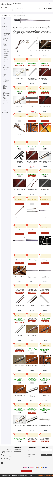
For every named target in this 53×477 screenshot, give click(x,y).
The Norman (44, 365)
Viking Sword (32, 246)
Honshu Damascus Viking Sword (19, 189)
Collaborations (17, 453)
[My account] (46, 8)
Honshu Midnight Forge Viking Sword (44, 107)
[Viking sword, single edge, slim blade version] (45, 210)
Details (19, 93)
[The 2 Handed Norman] (19, 359)
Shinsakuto (4, 89)
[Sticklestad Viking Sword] (32, 183)
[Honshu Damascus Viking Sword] (19, 183)
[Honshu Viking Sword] (45, 183)
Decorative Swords (5, 67)
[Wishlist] (44, 8)
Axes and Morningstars (6, 33)
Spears (4, 92)
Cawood (32, 305)
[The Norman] (45, 359)
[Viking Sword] (32, 240)
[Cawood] (32, 299)
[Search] (39, 9)
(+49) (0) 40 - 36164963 (17, 3)
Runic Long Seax (19, 106)
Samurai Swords (5, 81)
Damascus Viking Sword (19, 305)
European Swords (6, 51)
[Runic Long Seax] (19, 100)
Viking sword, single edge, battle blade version (32, 277)
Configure (43, 475)
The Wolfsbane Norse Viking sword (32, 134)
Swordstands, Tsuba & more (6, 94)
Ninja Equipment (5, 79)
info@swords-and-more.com (6, 4)
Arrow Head (5, 71)
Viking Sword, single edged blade (19, 217)
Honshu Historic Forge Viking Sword (32, 51)
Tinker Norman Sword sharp (45, 246)
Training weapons (5, 69)
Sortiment (4, 27)
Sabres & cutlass (6, 59)
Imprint (29, 456)
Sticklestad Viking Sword (32, 189)
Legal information (32, 447)
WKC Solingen (5, 98)
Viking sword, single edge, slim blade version (44, 217)
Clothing (4, 75)
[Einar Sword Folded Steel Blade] (32, 359)
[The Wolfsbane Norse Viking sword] (32, 127)
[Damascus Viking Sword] (19, 299)
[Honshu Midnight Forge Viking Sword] (45, 100)
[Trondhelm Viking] (32, 210)
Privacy (29, 450)
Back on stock (5, 112)
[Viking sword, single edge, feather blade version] (45, 270)
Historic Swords (6, 55)
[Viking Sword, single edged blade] (19, 210)
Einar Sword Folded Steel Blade (32, 365)
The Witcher (5, 30)
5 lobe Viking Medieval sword (19, 395)
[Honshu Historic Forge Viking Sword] (32, 44)
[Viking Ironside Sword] (19, 270)
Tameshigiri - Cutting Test (6, 96)
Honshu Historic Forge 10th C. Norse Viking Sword (32, 162)
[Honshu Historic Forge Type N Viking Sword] (45, 72)
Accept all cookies (49, 475)
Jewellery (4, 85)
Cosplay (4, 39)
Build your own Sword (6, 34)
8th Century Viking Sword (32, 425)
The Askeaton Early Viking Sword (19, 134)
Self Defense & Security (5, 87)
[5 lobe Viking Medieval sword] (19, 389)
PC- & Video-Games (6, 80)
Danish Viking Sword (19, 78)
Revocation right (31, 452)
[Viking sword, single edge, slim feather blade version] (19, 240)
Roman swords (6, 53)
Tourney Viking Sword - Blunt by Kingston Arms (32, 396)
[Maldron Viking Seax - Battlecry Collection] (45, 155)
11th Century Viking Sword (32, 335)
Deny (39, 475)
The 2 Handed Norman (19, 365)
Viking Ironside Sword (19, 276)
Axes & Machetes (5, 35)
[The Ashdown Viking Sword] (19, 419)
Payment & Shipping (31, 454)
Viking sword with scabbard (45, 305)
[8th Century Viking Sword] (32, 419)
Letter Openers (5, 38)
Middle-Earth (5, 29)
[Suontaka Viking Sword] (45, 127)
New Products (5, 105)
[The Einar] (45, 329)
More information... (29, 475)
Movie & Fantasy (5, 43)
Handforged (5, 45)
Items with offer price (5, 103)
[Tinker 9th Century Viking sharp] (45, 419)
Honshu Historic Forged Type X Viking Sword (19, 51)
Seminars (4, 88)
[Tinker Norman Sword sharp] (45, 240)
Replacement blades (6, 65)
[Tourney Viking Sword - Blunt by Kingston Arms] (32, 389)
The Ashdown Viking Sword (19, 425)
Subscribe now (46, 454)
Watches (4, 97)
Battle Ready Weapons (6, 82)
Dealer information (17, 451)
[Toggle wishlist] (24, 41)
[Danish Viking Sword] (19, 72)
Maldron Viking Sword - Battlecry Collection (19, 162)
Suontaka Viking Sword (44, 133)
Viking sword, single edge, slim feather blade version (19, 247)
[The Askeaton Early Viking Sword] (19, 127)
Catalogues (4, 74)
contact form (8, 459)
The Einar (44, 335)
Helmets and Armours (6, 46)
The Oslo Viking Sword (45, 395)
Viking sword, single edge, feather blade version (45, 277)
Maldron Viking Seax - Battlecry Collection (45, 162)
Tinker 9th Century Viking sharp (45, 425)
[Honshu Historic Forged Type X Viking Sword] (19, 44)
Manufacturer (5, 18)
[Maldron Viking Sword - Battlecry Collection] (19, 155)
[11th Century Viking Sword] (32, 329)
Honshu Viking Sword (45, 189)
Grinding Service (5, 84)
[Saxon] (32, 100)
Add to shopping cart (19, 65)
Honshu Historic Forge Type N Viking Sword (44, 79)
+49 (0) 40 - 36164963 (7, 456)
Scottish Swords (6, 57)
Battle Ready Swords (6, 49)
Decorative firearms (6, 40)
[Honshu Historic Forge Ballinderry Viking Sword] (32, 72)
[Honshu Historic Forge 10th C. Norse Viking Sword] (32, 155)
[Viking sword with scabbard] (45, 299)
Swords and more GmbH (18, 449)
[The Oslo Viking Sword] (45, 389)
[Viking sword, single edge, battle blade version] (32, 270)
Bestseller (4, 110)
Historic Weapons (6, 48)
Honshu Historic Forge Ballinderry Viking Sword (32, 79)
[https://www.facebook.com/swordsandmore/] (2, 463)
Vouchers (4, 44)
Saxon (32, 106)
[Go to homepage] (7, 9)
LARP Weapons (5, 76)
